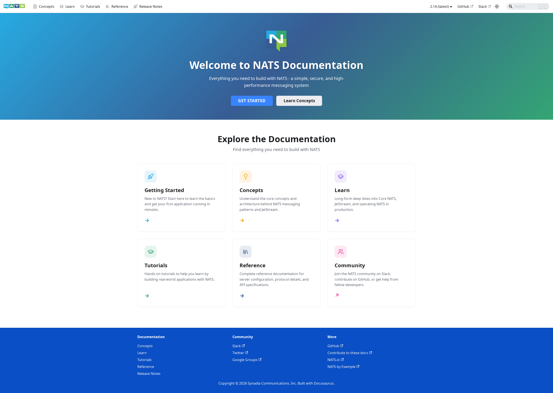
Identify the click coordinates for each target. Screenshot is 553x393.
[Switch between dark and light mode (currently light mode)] (496, 6)
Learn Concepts (299, 100)
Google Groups (244, 359)
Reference (145, 366)
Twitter (238, 352)
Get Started (252, 100)
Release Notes (148, 373)
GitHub (463, 6)
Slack (482, 6)
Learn (142, 352)
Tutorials (144, 359)
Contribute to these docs (347, 352)
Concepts (145, 346)
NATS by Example (341, 366)
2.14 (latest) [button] (439, 6)
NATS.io (333, 359)
